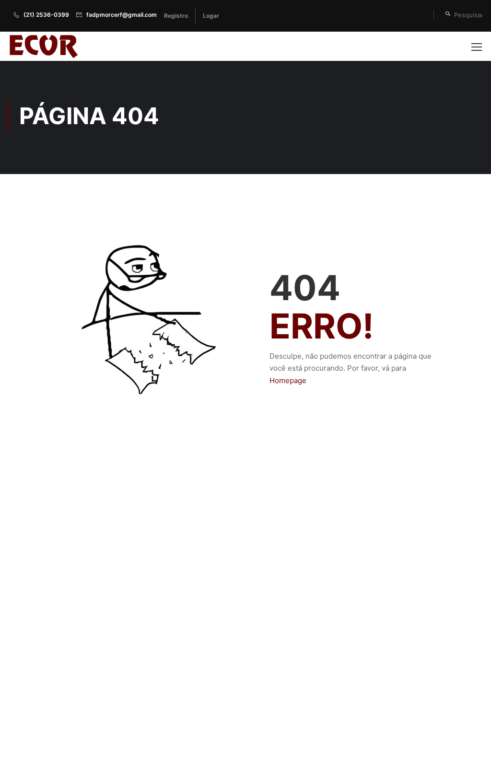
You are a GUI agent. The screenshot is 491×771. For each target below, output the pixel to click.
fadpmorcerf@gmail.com (121, 14)
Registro (176, 15)
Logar (211, 15)
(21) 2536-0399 (46, 14)
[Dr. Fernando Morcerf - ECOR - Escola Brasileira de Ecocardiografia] (43, 46)
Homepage (287, 380)
